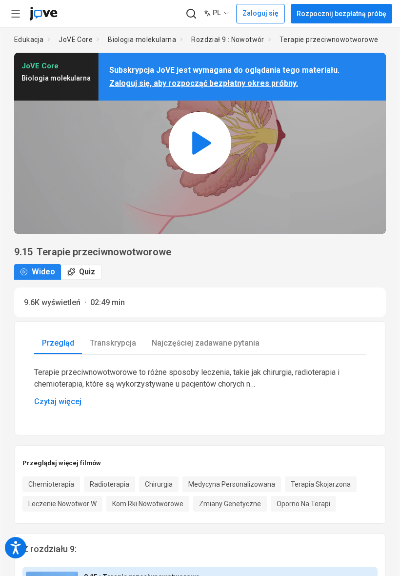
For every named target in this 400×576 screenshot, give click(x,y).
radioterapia (109, 484)
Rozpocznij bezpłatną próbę (341, 14)
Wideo (43, 271)
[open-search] (191, 14)
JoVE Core (76, 39)
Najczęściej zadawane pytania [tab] (206, 343)
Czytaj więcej (57, 401)
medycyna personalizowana (231, 484)
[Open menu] (15, 13)
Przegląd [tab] (58, 343)
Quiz (87, 271)
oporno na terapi (303, 504)
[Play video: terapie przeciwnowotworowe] (200, 143)
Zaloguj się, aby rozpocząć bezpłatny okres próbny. (203, 83)
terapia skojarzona (321, 484)
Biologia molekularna (142, 39)
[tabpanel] (200, 387)
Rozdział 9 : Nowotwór (227, 39)
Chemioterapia (51, 484)
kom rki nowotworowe (147, 504)
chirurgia (159, 484)
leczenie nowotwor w (62, 504)
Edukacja (28, 39)
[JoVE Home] (43, 14)
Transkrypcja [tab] (113, 343)
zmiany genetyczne (230, 504)
